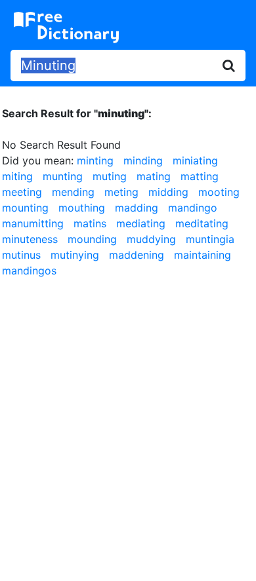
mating (154, 176)
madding (136, 207)
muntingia (210, 239)
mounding (92, 239)
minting (95, 160)
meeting (22, 191)
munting (63, 176)
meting (121, 191)
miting (17, 176)
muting (110, 176)
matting (200, 176)
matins (90, 223)
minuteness (30, 239)
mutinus (21, 254)
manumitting (33, 223)
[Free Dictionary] (66, 27)
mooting (219, 191)
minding (143, 160)
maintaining (202, 254)
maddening (136, 254)
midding (168, 191)
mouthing (81, 207)
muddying (151, 239)
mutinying (75, 254)
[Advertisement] (128, 422)
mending (73, 191)
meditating (201, 223)
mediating (140, 223)
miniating (195, 160)
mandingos (29, 270)
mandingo (192, 207)
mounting (25, 207)
